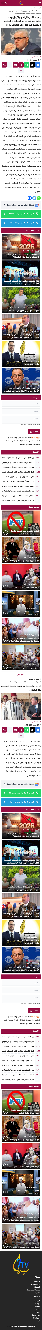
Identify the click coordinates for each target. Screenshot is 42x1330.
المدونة (37, 1287)
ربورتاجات (36, 1318)
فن (39, 1321)
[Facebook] (30, 198)
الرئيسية (38, 8)
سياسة (30, 8)
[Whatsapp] (39, 198)
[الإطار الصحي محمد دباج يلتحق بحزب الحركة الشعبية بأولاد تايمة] (21, 354)
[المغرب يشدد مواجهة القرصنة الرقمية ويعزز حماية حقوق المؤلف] (21, 523)
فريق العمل (35, 1284)
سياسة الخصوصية (33, 1290)
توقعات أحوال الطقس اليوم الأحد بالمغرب (18, 467)
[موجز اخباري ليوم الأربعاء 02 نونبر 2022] (21, 550)
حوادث (37, 1312)
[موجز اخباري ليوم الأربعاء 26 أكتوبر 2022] (21, 657)
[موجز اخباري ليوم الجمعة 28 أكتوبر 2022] (21, 577)
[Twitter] (34, 198)
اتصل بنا (37, 1293)
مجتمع (37, 1306)
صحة (38, 1309)
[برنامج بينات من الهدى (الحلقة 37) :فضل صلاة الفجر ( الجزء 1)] (21, 604)
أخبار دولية (36, 1315)
